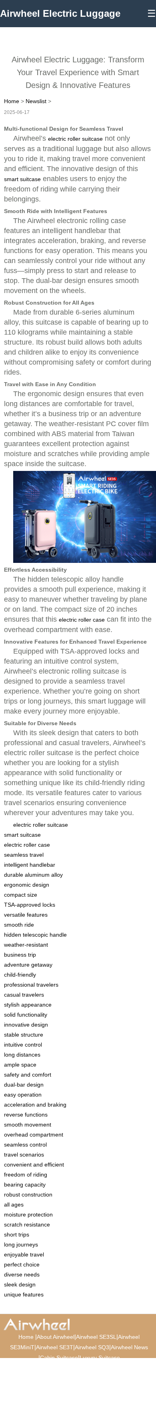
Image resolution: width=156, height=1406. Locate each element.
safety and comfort (27, 1074)
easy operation (23, 1094)
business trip (20, 954)
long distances (22, 1054)
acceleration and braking (35, 1104)
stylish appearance (28, 1004)
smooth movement (27, 1124)
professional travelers (31, 984)
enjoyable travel (24, 1254)
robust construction (28, 1194)
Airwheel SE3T (54, 1347)
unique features (24, 1294)
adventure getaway (28, 964)
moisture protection (28, 1214)
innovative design (26, 1024)
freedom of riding (25, 1174)
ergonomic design (26, 884)
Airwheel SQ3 (92, 1347)
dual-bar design (24, 1084)
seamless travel (24, 855)
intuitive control (23, 1044)
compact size (20, 894)
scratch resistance (27, 1224)
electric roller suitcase (75, 139)
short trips (16, 1234)
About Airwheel (55, 1337)
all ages (14, 1204)
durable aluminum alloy (33, 875)
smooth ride (19, 924)
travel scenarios (24, 1154)
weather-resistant (26, 944)
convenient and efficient (34, 1164)
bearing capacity (25, 1184)
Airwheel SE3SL (96, 1337)
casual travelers (24, 994)
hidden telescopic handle (35, 934)
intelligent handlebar (29, 865)
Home (11, 101)
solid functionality (25, 1014)
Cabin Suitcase (59, 1357)
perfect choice (22, 1264)
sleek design (20, 1284)
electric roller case (82, 619)
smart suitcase (22, 179)
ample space (20, 1064)
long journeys (21, 1244)
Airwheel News (129, 1347)
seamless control (25, 1144)
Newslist (36, 101)
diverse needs (22, 1274)
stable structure (23, 1034)
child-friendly (20, 974)
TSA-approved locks (29, 904)
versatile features (26, 914)
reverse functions (26, 1114)
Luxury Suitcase (100, 1357)
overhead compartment (33, 1134)
